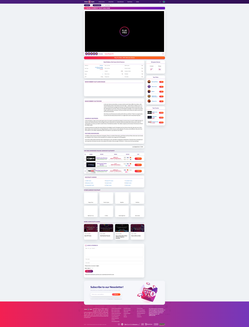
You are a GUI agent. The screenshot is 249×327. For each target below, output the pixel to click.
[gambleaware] (132, 325)
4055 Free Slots (97, 5)
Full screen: (163, 54)
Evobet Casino (109, 182)
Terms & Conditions (141, 310)
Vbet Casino (128, 185)
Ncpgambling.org (152, 314)
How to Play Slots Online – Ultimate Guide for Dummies (122, 237)
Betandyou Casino (89, 182)
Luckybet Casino (129, 180)
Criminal (151, 66)
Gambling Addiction (141, 313)
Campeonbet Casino (90, 185)
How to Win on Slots (136, 235)
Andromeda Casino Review (102, 164)
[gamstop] (142, 325)
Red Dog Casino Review (102, 170)
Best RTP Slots (88, 235)
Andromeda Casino (154, 117)
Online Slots (110, 1)
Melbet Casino (128, 182)
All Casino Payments (116, 315)
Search (160, 2)
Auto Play (97, 67)
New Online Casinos (116, 311)
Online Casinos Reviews (116, 308)
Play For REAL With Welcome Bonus (124, 57)
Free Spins (101, 67)
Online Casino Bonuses (116, 313)
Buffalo (153, 91)
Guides (137, 1)
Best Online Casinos (116, 310)
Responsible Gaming (141, 311)
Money (159, 66)
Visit (138, 158)
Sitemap (125, 316)
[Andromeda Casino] (90, 164)
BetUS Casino (154, 112)
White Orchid (154, 86)
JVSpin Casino (109, 185)
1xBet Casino (88, 180)
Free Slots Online (127, 308)
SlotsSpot (87, 5)
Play (161, 81)
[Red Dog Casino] (90, 171)
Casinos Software (115, 316)
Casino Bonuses (120, 1)
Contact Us (139, 316)
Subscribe (116, 294)
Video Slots (126, 311)
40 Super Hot (154, 101)
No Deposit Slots (100, 68)
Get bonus (161, 112)
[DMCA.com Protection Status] (156, 324)
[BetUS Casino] (90, 158)
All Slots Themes (127, 313)
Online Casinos (102, 1)
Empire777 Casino (109, 180)
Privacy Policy (110, 298)
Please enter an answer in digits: (92, 265)
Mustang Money (155, 81)
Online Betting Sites (115, 321)
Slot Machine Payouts (105, 235)
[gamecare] (148, 325)
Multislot (101, 65)
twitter (119, 324)
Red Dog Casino (155, 121)
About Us (139, 315)
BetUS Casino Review (101, 158)
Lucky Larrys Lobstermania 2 (155, 96)
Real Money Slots (127, 310)
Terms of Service (117, 298)
